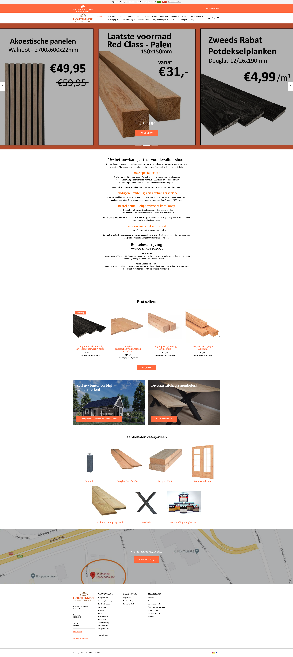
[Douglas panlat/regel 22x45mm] (203, 326)
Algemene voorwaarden (156, 607)
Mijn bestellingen (129, 601)
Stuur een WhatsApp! (80, 638)
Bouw (100, 613)
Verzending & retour (155, 604)
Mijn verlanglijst (128, 604)
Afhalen (150, 601)
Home (99, 16)
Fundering (90, 481)
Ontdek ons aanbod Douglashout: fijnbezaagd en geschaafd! (146, 133)
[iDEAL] (213, 653)
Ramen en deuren (203, 481)
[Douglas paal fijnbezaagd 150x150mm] (165, 326)
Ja (159, 2)
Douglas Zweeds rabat (128, 481)
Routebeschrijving (146, 559)
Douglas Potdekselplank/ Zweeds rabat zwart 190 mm (90, 347)
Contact (150, 598)
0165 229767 (77, 632)
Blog (192, 20)
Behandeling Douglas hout (184, 522)
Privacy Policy (153, 610)
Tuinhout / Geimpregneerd (109, 522)
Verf (172, 20)
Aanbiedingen (182, 20)
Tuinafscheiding (103, 623)
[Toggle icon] (209, 18)
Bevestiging (102, 619)
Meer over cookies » (174, 2)
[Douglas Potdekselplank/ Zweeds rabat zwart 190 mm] (90, 326)
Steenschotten (143, 20)
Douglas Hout (165, 481)
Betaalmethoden (154, 613)
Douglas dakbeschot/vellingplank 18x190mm (128, 349)
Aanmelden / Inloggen (212, 8)
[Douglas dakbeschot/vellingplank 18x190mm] (128, 326)
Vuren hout (164, 16)
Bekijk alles (146, 367)
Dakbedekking (103, 616)
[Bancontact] (217, 653)
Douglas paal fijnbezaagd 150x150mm (165, 347)
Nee (164, 2)
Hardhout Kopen (150, 16)
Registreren (127, 598)
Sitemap (151, 616)
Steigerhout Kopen (104, 629)
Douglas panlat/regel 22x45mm (202, 347)
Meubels (146, 522)
